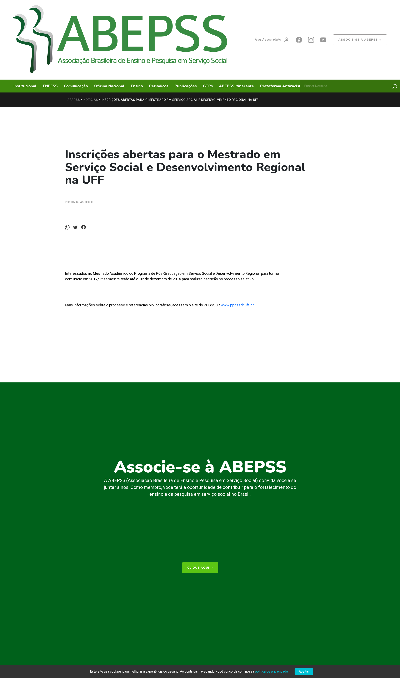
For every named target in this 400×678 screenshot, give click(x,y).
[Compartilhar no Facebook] (84, 227)
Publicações (186, 86)
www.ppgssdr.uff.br (237, 305)
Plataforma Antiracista (281, 86)
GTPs (208, 86)
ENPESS (50, 86)
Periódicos (158, 86)
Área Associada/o (268, 39)
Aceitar (304, 671)
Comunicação (76, 86)
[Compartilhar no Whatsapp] (68, 227)
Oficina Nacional (109, 86)
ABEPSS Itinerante (236, 86)
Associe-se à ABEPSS (360, 40)
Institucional (25, 86)
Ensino (137, 86)
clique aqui (200, 568)
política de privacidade (271, 671)
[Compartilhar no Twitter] (76, 227)
